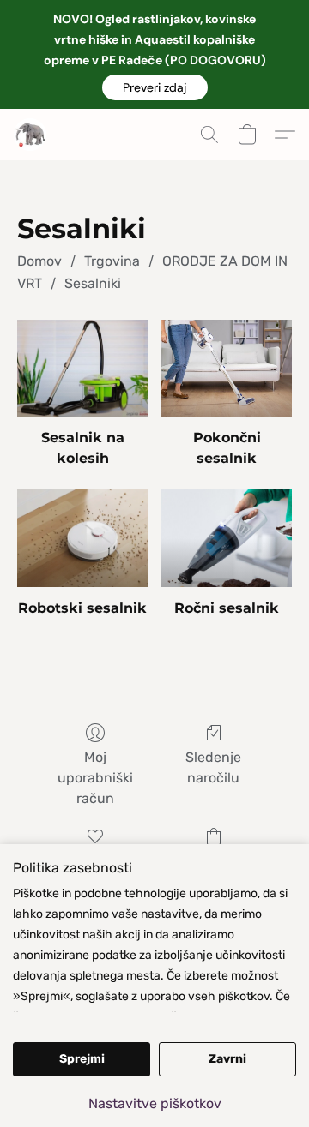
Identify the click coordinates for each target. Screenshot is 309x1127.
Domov (39, 261)
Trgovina (112, 261)
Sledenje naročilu (213, 767)
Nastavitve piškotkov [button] (154, 1103)
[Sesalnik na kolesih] (82, 368)
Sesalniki (92, 283)
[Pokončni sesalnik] (226, 368)
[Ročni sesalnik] (226, 538)
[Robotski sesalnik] (82, 538)
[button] (155, 87)
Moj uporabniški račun (95, 777)
